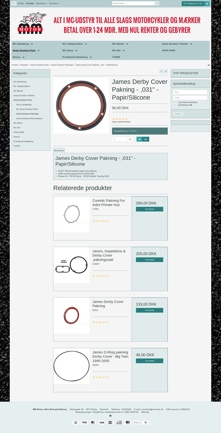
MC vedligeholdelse (22, 86)
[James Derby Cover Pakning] (71, 316)
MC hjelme (18, 123)
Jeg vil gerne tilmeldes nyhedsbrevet (192, 103)
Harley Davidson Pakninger (27, 114)
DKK (13, 3)
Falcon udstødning (23, 105)
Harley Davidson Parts (23, 100)
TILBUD (17, 146)
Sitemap (145, 412)
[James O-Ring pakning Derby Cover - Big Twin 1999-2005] (71, 366)
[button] (161, 71)
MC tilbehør (18, 91)
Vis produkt (149, 209)
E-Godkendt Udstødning (23, 141)
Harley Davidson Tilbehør (24, 96)
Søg (156, 3)
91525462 (126, 409)
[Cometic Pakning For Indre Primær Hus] (71, 214)
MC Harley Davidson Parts (27, 109)
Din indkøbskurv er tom (193, 4)
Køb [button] (145, 139)
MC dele (17, 128)
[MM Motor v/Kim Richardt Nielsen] (110, 23)
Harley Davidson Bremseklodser (29, 118)
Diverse (17, 137)
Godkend (178, 114)
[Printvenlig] (208, 65)
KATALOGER (19, 132)
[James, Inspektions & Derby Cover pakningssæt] (71, 265)
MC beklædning (20, 82)
